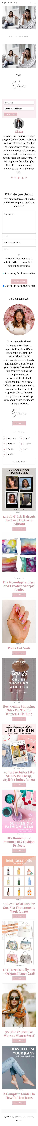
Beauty (19, 512)
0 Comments (25, 37)
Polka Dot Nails (19, 648)
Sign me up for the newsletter (19, 273)
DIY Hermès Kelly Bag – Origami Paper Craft (19, 971)
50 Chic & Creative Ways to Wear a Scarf (19, 1034)
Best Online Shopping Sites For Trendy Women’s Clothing (19, 710)
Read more (19, 529)
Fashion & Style (19, 702)
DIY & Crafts (18, 578)
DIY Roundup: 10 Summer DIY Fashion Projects (19, 842)
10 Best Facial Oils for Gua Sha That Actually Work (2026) (19, 907)
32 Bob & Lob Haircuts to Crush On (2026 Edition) (19, 520)
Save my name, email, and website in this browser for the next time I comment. (19, 262)
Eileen (19, 131)
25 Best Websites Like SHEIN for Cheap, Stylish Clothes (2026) (19, 776)
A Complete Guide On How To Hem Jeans (19, 1096)
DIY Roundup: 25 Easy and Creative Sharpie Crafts (19, 586)
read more (19, 423)
